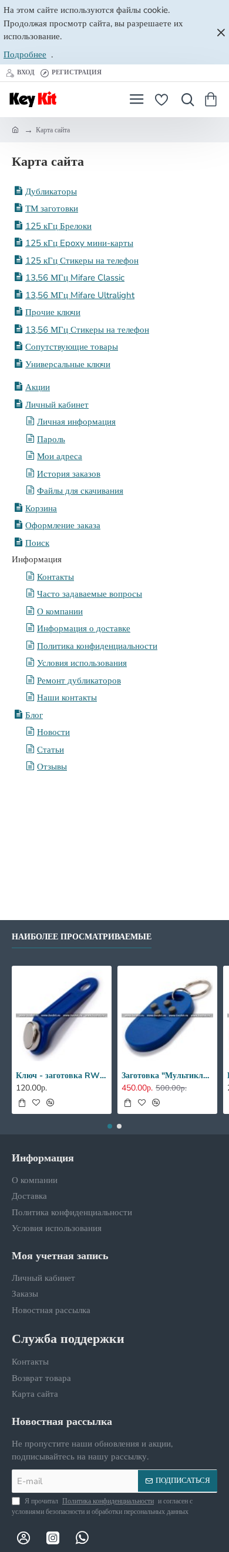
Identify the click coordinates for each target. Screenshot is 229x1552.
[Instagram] (53, 1537)
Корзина (41, 508)
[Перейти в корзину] (213, 99)
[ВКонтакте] (23, 1537)
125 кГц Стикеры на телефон (82, 260)
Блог (34, 715)
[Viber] (111, 1537)
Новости (53, 732)
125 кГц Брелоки (58, 226)
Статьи (50, 750)
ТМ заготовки (51, 208)
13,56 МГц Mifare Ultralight (79, 295)
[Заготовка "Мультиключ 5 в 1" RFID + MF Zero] (167, 1015)
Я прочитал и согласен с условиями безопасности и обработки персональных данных (102, 1506)
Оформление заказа (62, 525)
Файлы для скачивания (80, 491)
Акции (37, 387)
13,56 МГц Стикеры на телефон (87, 330)
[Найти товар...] (185, 99)
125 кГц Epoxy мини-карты (79, 243)
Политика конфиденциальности (97, 646)
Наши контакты (67, 697)
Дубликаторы (51, 191)
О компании (60, 611)
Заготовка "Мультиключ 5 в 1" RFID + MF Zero (167, 1076)
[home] (15, 129)
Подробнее (25, 54)
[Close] (221, 32)
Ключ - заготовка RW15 (61, 1076)
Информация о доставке (83, 628)
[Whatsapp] (82, 1537)
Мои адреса (59, 456)
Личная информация (76, 422)
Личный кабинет (57, 405)
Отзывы (52, 766)
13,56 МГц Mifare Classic (74, 277)
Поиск (37, 543)
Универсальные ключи (67, 364)
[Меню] (136, 99)
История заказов (68, 474)
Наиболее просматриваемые (81, 937)
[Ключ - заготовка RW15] (61, 1015)
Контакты (55, 577)
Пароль (51, 439)
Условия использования (82, 663)
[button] (22, 1103)
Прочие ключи (52, 312)
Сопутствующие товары (71, 347)
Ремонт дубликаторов (79, 680)
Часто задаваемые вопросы (89, 594)
